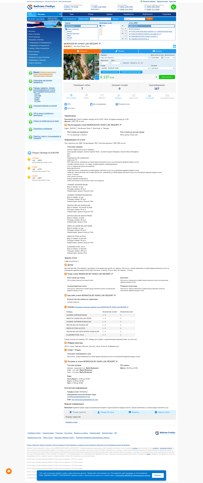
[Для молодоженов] (126, 38)
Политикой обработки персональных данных (133, 475)
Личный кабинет (149, 1)
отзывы (134, 448)
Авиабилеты (129, 14)
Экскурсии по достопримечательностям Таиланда (113, 445)
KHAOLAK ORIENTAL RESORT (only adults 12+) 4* (146, 34)
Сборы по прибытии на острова (46, 121)
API (115, 433)
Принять (157, 475)
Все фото (97, 77)
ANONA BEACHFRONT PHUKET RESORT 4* (144, 36)
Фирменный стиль (34, 438)
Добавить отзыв (71, 422)
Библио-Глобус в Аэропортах (39, 48)
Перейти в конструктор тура (131, 72)
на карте (155, 448)
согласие (129, 473)
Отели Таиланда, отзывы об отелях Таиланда (80, 445)
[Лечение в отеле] (122, 33)
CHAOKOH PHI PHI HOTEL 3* (140, 39)
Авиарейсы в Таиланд (36, 40)
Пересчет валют (52, 18)
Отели (90, 14)
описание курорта (166, 448)
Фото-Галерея (71, 98)
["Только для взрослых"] (122, 36)
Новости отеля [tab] (163, 412)
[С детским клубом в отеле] (126, 31)
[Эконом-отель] (122, 38)
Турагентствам (162, 1)
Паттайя (69, 37)
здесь (148, 454)
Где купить (68, 433)
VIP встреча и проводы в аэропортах (43, 114)
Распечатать (174, 46)
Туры (72, 14)
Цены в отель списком (110, 72)
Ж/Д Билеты (148, 14)
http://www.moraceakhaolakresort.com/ (85, 399)
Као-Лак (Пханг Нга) (73, 33)
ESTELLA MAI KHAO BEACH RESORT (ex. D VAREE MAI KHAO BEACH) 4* (153, 31)
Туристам (172, 1)
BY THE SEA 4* (135, 29)
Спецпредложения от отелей (45, 106)
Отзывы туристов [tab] (79, 412)
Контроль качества (51, 1)
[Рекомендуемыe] (126, 28)
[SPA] (122, 31)
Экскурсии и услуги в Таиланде (39, 57)
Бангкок (69, 31)
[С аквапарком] (122, 28)
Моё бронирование (65, 1)
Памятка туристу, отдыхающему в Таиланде (47, 137)
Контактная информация (35, 1)
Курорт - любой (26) (73, 29)
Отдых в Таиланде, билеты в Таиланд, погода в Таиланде (46, 445)
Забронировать (167, 77)
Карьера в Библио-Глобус (64, 438)
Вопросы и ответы (81, 433)
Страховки (166, 14)
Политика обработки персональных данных (92, 438)
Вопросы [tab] (135, 412)
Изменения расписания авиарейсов (42, 81)
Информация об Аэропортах (39, 45)
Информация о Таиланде (37, 60)
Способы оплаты (54, 20)
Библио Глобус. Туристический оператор (41, 7)
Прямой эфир (95, 433)
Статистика (150, 98)
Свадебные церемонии (42, 129)
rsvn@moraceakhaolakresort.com (78, 397)
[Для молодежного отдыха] (126, 36)
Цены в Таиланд (34, 34)
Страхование (33, 54)
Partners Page (107, 433)
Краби (69, 35)
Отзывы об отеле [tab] (107, 412)
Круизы (110, 14)
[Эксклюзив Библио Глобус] (126, 33)
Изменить (126, 63)
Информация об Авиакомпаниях (40, 43)
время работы (68, 9)
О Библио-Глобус (34, 433)
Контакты (32, 31)
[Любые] (122, 25)
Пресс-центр (48, 438)
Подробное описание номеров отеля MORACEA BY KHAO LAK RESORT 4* (102, 307)
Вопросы (118, 98)
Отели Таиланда (34, 37)
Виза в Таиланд (34, 51)
